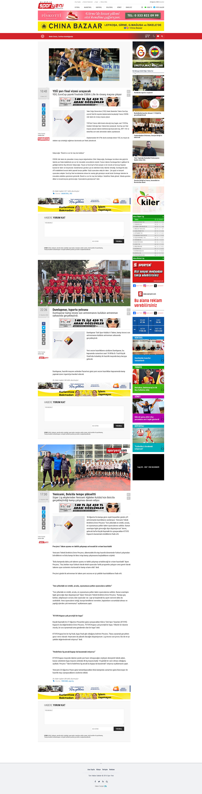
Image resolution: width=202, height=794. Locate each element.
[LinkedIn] (43, 113)
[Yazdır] (43, 120)
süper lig (71, 681)
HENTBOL (139, 338)
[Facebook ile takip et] (95, 781)
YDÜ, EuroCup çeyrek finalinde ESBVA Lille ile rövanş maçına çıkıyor (87, 94)
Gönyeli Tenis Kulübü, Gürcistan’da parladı (64, 36)
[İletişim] (158, 36)
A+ (129, 91)
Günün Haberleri (88, 2)
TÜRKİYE (138, 367)
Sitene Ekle (104, 2)
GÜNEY (138, 396)
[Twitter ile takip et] (99, 781)
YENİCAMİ (64, 681)
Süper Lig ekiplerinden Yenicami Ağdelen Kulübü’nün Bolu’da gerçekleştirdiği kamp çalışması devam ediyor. (84, 499)
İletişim (105, 770)
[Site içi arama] (162, 36)
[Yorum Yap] (43, 124)
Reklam (112, 770)
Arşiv (96, 2)
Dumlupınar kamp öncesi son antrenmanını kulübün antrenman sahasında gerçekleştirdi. (85, 314)
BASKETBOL (65, 194)
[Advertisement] (27, 72)
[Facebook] (43, 105)
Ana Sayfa (78, 2)
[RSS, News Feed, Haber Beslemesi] (103, 781)
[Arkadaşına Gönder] (43, 117)
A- (129, 95)
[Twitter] (43, 109)
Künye (98, 770)
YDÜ (71, 194)
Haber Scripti (99, 786)
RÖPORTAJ (139, 426)
